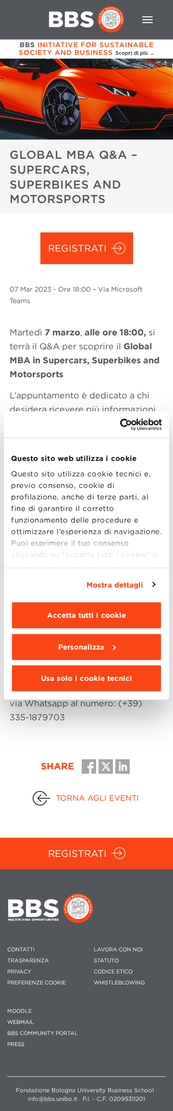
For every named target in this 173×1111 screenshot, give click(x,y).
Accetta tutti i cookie (86, 615)
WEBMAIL (20, 1022)
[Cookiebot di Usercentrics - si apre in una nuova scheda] (122, 424)
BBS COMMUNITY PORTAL (42, 1033)
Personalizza (81, 646)
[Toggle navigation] (147, 19)
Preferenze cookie (36, 982)
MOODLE (19, 1011)
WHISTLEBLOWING (119, 982)
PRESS (16, 1044)
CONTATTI (21, 949)
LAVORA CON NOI (118, 949)
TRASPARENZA (28, 960)
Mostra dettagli (115, 584)
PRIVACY (19, 971)
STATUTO (106, 960)
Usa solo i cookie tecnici (86, 678)
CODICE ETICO (113, 971)
